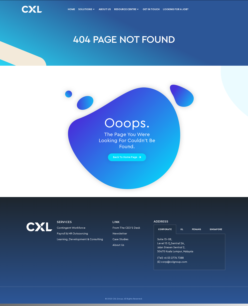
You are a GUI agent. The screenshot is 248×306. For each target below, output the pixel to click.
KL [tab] (182, 229)
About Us (105, 9)
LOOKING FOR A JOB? (175, 9)
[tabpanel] (189, 252)
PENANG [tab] (196, 229)
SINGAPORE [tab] (216, 229)
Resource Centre (125, 9)
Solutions (85, 9)
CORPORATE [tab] (165, 229)
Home (71, 9)
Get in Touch (151, 9)
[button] (127, 157)
